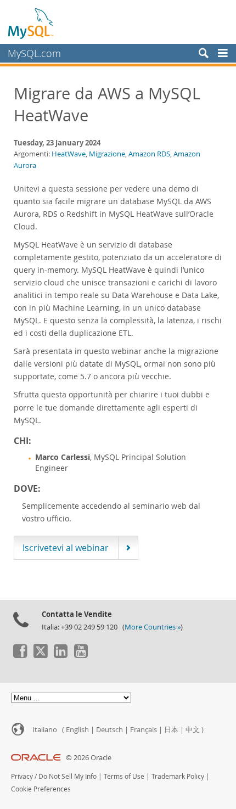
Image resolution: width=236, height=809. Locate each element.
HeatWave (69, 154)
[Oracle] (36, 757)
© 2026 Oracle (88, 757)
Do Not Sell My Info (67, 776)
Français (143, 729)
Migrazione (107, 154)
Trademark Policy (177, 776)
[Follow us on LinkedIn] (60, 655)
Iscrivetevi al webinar (66, 548)
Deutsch (109, 729)
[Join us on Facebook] (20, 655)
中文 (193, 729)
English (77, 729)
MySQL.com (34, 53)
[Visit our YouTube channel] (80, 655)
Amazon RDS (149, 154)
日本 (171, 729)
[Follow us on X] (40, 655)
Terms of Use (124, 776)
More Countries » (153, 627)
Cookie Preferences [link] (41, 789)
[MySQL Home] (31, 23)
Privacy (22, 776)
